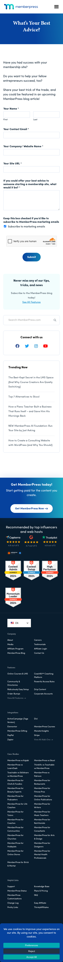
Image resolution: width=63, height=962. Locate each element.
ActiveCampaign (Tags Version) (17, 720)
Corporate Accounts (43, 694)
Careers (37, 640)
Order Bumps (13, 694)
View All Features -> (16, 698)
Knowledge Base (41, 887)
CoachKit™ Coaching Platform (43, 675)
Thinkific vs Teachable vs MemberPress (44, 766)
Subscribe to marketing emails (26, 226)
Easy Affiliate (40, 903)
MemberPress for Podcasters (15, 798)
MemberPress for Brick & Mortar (18, 864)
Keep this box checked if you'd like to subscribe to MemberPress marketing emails (31, 220)
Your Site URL (12, 163)
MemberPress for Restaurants (42, 782)
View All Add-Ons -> (43, 740)
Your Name (11, 109)
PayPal (10, 735)
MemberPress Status (17, 891)
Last (35, 120)
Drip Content (40, 690)
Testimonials (40, 645)
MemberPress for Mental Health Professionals (42, 854)
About (10, 640)
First (5, 120)
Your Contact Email (16, 129)
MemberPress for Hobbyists (15, 845)
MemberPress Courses (44, 727)
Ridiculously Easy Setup (18, 690)
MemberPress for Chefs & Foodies (15, 782)
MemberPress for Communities (15, 829)
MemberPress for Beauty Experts (15, 790)
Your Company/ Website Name (23, 146)
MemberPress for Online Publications (43, 798)
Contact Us (39, 653)
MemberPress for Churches (15, 837)
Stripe (37, 735)
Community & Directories (13, 683)
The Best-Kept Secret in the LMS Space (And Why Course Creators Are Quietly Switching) (30, 382)
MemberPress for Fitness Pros (42, 790)
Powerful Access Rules (44, 682)
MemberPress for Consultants (42, 829)
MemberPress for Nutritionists (42, 821)
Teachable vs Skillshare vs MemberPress (18, 774)
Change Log (12, 903)
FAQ (36, 895)
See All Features (31, 302)
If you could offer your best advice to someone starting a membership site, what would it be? (29, 184)
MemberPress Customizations (14, 897)
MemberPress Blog (16, 653)
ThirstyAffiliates (41, 907)
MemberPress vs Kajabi (18, 761)
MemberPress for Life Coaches (17, 806)
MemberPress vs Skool (44, 761)
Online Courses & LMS (17, 674)
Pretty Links (12, 907)
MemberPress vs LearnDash (15, 766)
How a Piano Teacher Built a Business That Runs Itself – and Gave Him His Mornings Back (30, 411)
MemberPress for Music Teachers (42, 813)
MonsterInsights (41, 731)
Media (10, 645)
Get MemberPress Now (29, 508)
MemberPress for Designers (42, 845)
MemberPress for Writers (42, 806)
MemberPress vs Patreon (41, 774)
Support (11, 887)
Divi (36, 719)
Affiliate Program (15, 649)
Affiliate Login (40, 649)
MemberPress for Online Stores (15, 853)
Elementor (12, 727)
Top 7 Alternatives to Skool (23, 397)
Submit (31, 257)
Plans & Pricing (41, 891)
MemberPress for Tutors (15, 813)
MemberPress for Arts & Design (44, 837)
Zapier (10, 740)
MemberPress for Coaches (15, 821)
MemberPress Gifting (17, 731)
